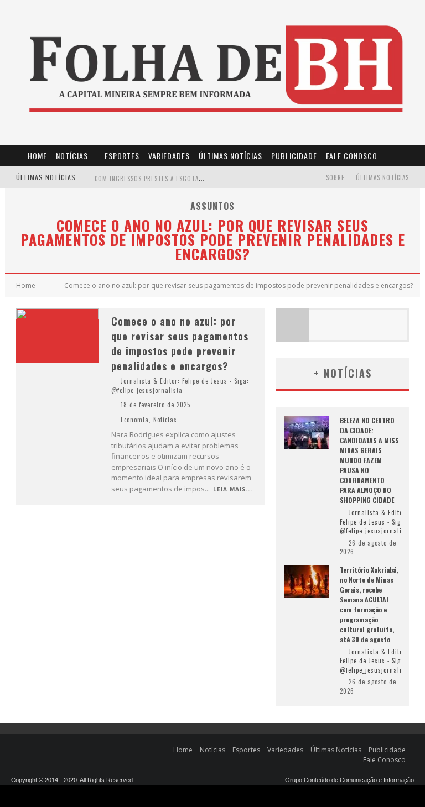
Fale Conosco (351, 155)
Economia (135, 419)
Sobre (335, 177)
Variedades (169, 155)
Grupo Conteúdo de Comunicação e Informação (349, 780)
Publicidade (294, 155)
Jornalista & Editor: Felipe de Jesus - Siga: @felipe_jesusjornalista (180, 385)
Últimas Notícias (230, 155)
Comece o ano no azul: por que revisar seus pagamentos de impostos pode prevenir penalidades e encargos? (179, 343)
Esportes (122, 155)
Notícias (72, 155)
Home (37, 155)
